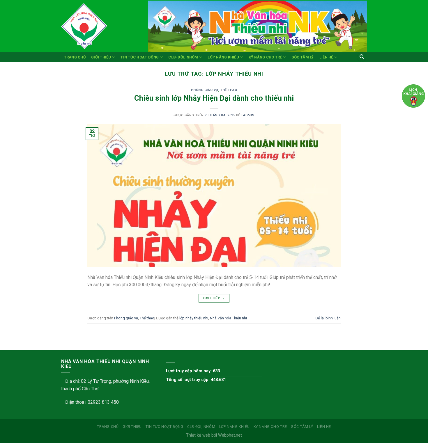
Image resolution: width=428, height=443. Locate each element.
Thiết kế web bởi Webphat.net (214, 435)
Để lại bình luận (328, 318)
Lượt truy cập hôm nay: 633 (193, 371)
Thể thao (228, 90)
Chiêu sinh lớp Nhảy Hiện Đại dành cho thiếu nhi (214, 98)
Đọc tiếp (214, 298)
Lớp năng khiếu (223, 57)
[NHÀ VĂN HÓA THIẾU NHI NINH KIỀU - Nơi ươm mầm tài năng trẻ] (100, 26)
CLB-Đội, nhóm (183, 57)
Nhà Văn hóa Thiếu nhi (228, 318)
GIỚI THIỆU (101, 57)
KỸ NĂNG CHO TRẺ (265, 57)
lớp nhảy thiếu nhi (193, 318)
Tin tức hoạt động (140, 57)
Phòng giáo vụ (204, 90)
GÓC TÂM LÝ (302, 57)
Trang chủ (75, 57)
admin (248, 115)
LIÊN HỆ (326, 57)
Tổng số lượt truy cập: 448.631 (196, 379)
